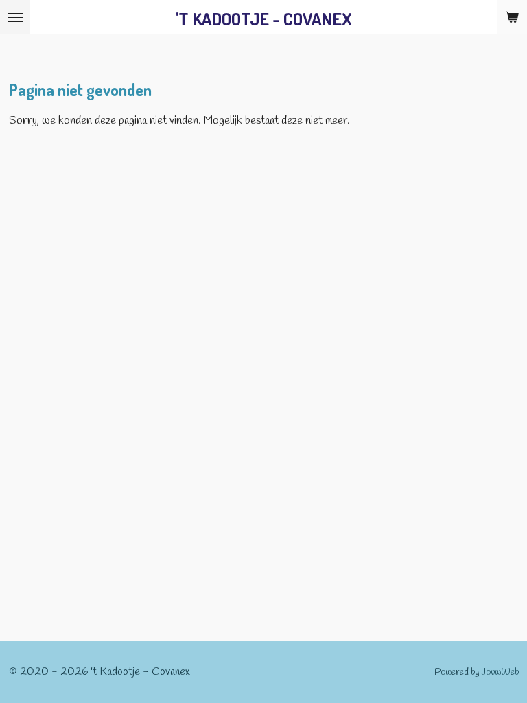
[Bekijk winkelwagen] (512, 17)
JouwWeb (500, 672)
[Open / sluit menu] (15, 17)
